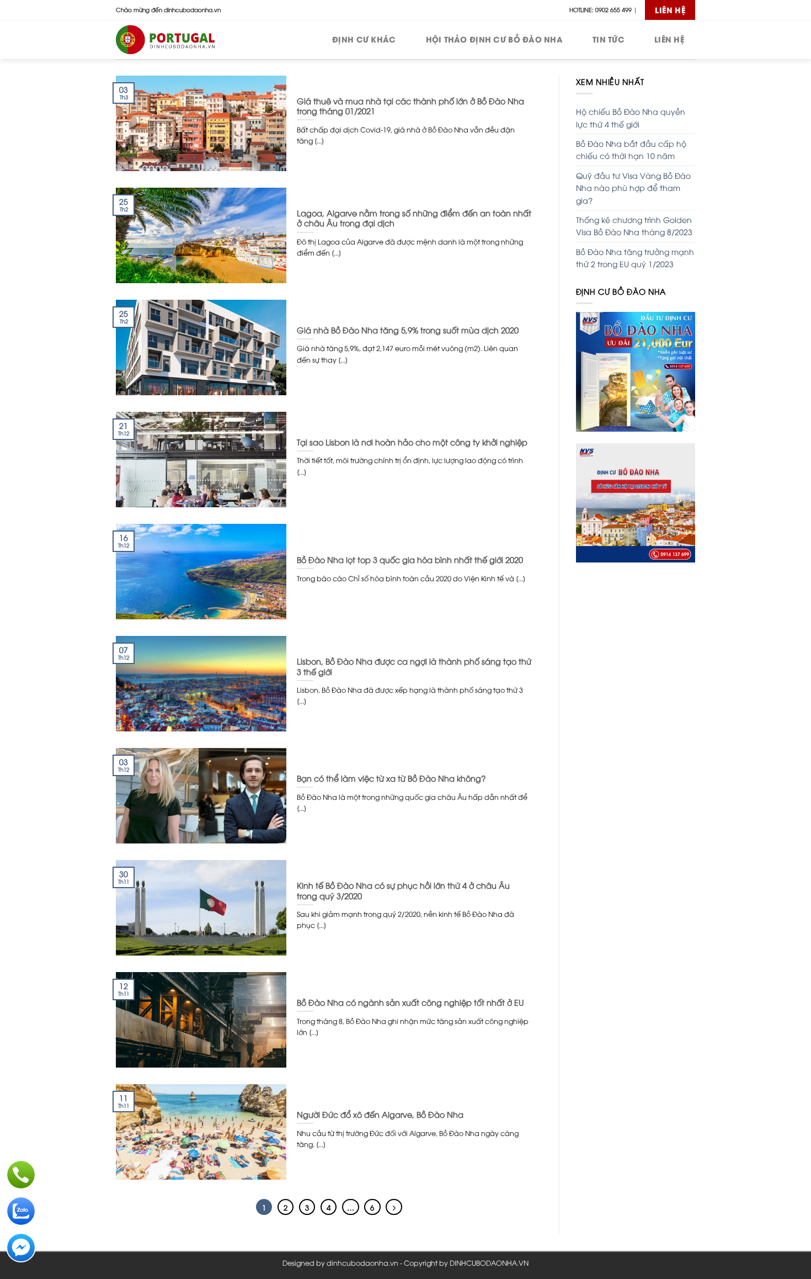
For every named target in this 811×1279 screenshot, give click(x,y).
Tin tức (609, 39)
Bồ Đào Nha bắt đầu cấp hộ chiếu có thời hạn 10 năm (631, 149)
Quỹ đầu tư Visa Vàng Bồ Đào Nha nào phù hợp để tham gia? (633, 187)
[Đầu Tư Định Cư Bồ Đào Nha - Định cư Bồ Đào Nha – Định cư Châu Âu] (171, 39)
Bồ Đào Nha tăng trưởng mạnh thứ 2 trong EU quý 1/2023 (635, 257)
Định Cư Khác (364, 39)
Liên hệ (669, 39)
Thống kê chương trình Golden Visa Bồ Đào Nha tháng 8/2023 (634, 225)
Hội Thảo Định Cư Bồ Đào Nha (494, 39)
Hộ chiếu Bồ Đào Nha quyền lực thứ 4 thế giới (630, 117)
